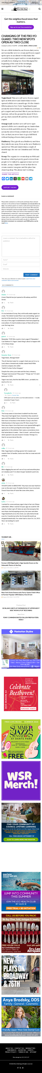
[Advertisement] (21, 856)
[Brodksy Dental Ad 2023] (21, 1016)
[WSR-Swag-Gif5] (21, 780)
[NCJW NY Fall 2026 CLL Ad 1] (21, 822)
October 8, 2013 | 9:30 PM (9, 46)
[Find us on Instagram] (22, 1068)
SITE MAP (33, 1052)
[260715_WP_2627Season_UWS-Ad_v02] (21, 975)
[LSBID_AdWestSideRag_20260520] (21, 739)
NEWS (26, 46)
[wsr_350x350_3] (21, 694)
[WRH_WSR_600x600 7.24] (21, 648)
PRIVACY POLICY (10, 1052)
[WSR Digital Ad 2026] (21, 933)
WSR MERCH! (11, 1050)
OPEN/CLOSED (32, 46)
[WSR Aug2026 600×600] (21, 891)
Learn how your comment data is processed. (18, 279)
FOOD (21, 46)
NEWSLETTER (30, 1048)
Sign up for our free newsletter (21, 27)
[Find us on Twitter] (20, 1068)
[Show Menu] (2, 8)
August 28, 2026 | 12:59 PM (11, 597)
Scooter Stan (15, 395)
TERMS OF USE (23, 1052)
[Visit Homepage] (20, 9)
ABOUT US (9, 1048)
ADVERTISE (22, 1050)
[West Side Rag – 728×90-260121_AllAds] (21, 2)
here (6, 223)
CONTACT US (19, 1048)
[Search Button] (40, 8)
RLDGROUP (25, 1057)
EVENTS (30, 1050)
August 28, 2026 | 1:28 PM (10, 567)
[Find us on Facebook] (17, 1068)
